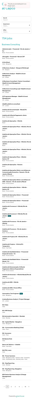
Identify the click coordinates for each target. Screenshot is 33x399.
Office (4, 30)
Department (6, 24)
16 (25, 386)
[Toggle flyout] (29, 25)
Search (5, 18)
